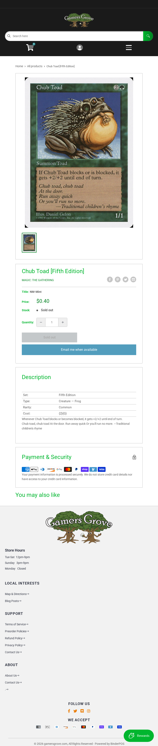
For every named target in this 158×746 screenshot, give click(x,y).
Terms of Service (15, 624)
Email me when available (79, 350)
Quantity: (28, 322)
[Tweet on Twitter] (125, 279)
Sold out (49, 337)
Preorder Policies (15, 631)
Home (19, 66)
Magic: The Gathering (38, 280)
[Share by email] (133, 279)
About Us (11, 675)
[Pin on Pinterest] (118, 279)
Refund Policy (13, 638)
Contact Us (12, 652)
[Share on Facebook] (110, 279)
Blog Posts (12, 601)
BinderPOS (117, 743)
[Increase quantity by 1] (62, 322)
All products (34, 66)
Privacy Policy (14, 645)
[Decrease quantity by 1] (41, 322)
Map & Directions (16, 594)
